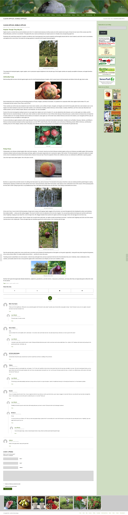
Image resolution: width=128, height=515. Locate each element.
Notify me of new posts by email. (11, 486)
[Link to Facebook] (124, 7)
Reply (10, 311)
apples (7, 283)
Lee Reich (28, 27)
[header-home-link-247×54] (64, 6)
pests (17, 283)
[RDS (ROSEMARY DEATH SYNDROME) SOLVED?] (1, 257)
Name (21, 458)
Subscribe (103, 32)
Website (21, 467)
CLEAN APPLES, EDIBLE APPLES (15, 19)
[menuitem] (35, 15)
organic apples (12, 283)
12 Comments (13, 27)
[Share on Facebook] (14, 291)
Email (21, 463)
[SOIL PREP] (127, 257)
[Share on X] (37, 291)
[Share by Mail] (82, 291)
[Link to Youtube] (122, 7)
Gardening (22, 27)
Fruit (18, 27)
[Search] (94, 15)
